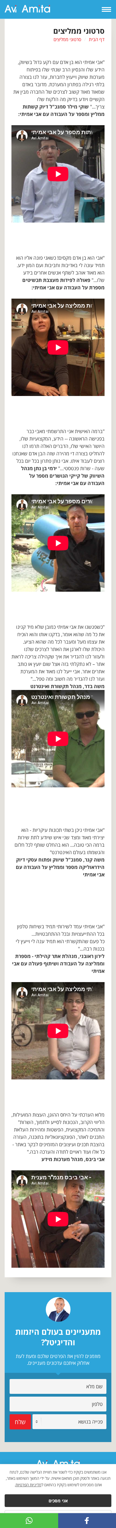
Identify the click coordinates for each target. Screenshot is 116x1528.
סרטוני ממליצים (67, 39)
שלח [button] (20, 1422)
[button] (29, 1520)
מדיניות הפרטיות (28, 1485)
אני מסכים (58, 1501)
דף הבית (97, 39)
